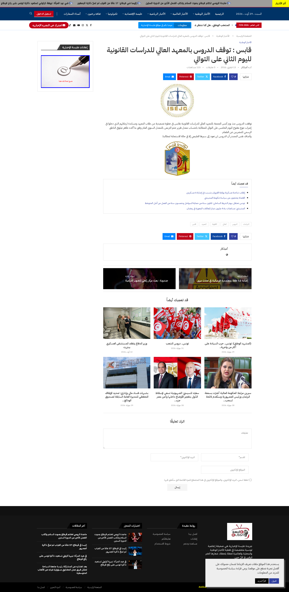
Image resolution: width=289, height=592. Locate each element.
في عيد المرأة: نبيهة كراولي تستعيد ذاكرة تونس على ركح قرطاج (70, 3)
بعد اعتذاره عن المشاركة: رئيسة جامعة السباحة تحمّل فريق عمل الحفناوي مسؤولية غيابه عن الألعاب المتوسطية (62, 570)
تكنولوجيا (112, 14)
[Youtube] (78, 25)
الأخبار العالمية (180, 14)
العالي (225, 224)
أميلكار (244, 67)
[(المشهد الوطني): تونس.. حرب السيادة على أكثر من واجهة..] (228, 323)
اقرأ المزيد (262, 581)
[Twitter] (87, 25)
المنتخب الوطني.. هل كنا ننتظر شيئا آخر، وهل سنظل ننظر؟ (198, 25)
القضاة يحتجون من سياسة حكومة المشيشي (224, 198)
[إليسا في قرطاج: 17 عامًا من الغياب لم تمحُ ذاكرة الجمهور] (135, 551)
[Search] (30, 14)
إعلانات (193, 539)
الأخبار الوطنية (202, 14)
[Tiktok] (70, 25)
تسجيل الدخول (44, 14)
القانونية (214, 224)
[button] (232, 25)
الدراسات (246, 224)
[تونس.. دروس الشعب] (177, 323)
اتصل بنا (41, 587)
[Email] (74, 25)
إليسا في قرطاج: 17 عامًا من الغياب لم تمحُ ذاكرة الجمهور (143, 3)
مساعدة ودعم (190, 543)
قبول (274, 581)
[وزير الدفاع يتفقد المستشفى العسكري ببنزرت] (126, 323)
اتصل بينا (192, 534)
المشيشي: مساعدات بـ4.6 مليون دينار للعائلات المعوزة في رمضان (216, 208)
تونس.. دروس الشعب (177, 344)
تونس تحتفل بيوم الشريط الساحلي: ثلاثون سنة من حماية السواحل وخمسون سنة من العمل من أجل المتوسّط (195, 203)
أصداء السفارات (72, 14)
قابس (194, 224)
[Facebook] (91, 25)
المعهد (204, 224)
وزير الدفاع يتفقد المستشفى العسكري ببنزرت (126, 345)
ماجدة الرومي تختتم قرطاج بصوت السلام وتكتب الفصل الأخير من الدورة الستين (222, 3)
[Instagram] (83, 25)
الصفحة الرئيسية (244, 36)
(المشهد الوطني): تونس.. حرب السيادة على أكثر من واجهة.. (228, 345)
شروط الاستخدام (162, 543)
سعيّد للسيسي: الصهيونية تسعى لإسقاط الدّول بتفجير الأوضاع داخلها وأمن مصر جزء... (177, 397)
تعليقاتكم (166, 539)
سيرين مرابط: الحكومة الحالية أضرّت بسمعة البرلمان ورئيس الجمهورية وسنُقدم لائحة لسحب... (228, 397)
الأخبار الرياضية (157, 14)
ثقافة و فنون (94, 14)
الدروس (234, 224)
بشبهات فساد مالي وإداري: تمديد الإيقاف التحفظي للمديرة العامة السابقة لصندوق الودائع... (126, 397)
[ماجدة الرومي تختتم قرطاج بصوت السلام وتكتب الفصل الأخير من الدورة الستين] (135, 537)
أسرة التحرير (55, 587)
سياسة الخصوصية (161, 534)
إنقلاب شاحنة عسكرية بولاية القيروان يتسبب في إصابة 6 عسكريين (215, 192)
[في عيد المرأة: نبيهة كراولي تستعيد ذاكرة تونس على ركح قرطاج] (135, 564)
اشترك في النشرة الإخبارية (47, 25)
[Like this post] (232, 76)
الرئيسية (219, 14)
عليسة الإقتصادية (133, 14)
